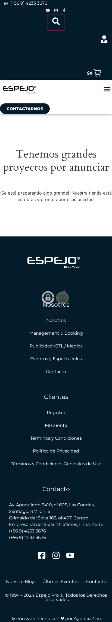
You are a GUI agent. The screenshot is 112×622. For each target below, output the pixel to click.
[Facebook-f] (64, 10)
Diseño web (22, 618)
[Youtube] (48, 10)
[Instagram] (56, 10)
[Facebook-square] (42, 555)
